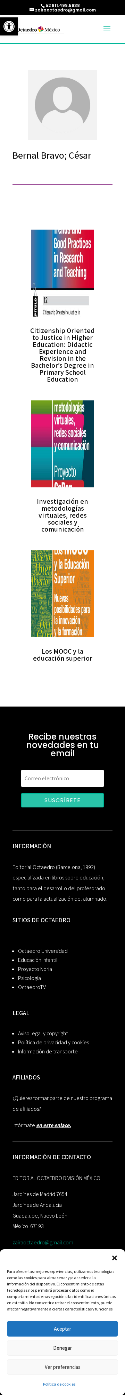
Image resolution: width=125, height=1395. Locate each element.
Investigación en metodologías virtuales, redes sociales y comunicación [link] (62, 515)
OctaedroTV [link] (32, 987)
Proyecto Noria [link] (35, 969)
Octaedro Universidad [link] (43, 951)
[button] (114, 1257)
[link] (9, 26)
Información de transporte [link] (48, 1051)
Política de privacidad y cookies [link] (53, 1042)
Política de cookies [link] (59, 1384)
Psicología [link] (29, 978)
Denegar (62, 1348)
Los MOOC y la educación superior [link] (62, 655)
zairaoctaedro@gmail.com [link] (42, 1242)
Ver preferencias (63, 1367)
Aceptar (62, 1328)
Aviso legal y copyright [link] (43, 1033)
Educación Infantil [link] (38, 960)
